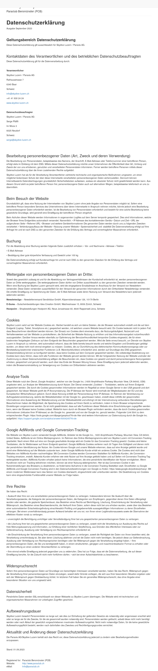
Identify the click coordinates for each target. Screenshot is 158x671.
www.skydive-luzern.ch (17, 102)
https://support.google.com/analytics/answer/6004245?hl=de (47, 418)
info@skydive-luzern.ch (17, 93)
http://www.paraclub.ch (33, 663)
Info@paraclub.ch (31, 666)
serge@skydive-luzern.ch (18, 139)
